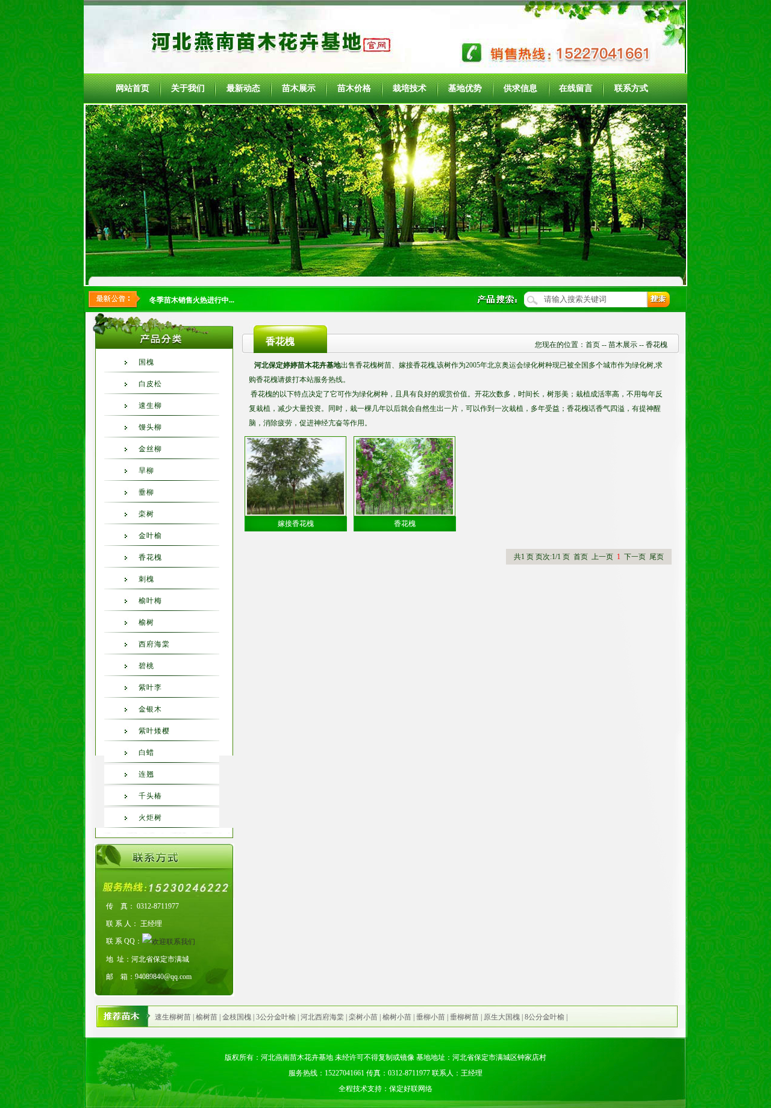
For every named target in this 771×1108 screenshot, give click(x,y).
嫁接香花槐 (296, 523)
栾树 (146, 514)
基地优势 (465, 88)
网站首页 (132, 88)
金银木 (150, 709)
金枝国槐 (236, 1017)
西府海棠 (154, 644)
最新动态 (243, 88)
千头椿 (150, 796)
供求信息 (520, 88)
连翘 (146, 774)
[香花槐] (404, 475)
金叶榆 (150, 535)
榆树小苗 (396, 1017)
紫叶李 (150, 687)
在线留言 (576, 88)
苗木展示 (299, 88)
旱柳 (146, 470)
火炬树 (150, 817)
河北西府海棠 (322, 1017)
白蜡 (146, 752)
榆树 (146, 622)
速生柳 (150, 405)
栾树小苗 (363, 1017)
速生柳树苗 (173, 1017)
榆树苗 (206, 1017)
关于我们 (188, 88)
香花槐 (150, 557)
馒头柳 (150, 427)
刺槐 (146, 579)
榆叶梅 (150, 600)
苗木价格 (354, 88)
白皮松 (150, 384)
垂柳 (146, 492)
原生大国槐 (502, 1017)
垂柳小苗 (430, 1017)
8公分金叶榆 (544, 1017)
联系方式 (631, 88)
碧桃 (146, 666)
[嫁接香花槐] (295, 475)
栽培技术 (409, 88)
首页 (592, 344)
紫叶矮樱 (154, 731)
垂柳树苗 (464, 1017)
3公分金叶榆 (276, 1017)
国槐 (146, 362)
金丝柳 (150, 449)
